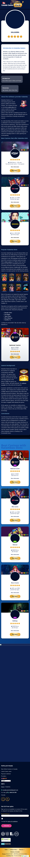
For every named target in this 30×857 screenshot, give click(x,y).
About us (21, 849)
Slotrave (15, 544)
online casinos (8, 262)
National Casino (15, 468)
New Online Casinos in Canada (9, 769)
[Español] (5, 778)
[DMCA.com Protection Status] (6, 844)
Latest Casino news (6, 771)
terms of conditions (13, 821)
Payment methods (6, 773)
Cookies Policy (13, 849)
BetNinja (15, 621)
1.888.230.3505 (12, 792)
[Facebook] (3, 799)
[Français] (2, 778)
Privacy (4, 853)
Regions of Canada (15, 851)
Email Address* (5, 813)
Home (2, 786)
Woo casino (15, 506)
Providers (3, 776)
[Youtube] (7, 799)
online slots (11, 107)
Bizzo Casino (15, 583)
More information (15, 166)
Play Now (14, 170)
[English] (3, 778)
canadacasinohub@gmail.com (10, 790)
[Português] (6, 778)
